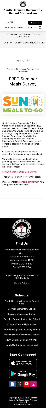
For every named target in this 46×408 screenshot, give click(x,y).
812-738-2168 (25, 263)
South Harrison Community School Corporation (23, 35)
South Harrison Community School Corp (22, 302)
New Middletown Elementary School (21, 334)
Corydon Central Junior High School (22, 319)
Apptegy (28, 404)
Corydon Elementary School (22, 309)
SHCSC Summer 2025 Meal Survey (19, 171)
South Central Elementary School (21, 339)
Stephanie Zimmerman (28, 182)
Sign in (35, 22)
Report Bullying (21, 283)
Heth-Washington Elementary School (22, 329)
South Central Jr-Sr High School (22, 345)
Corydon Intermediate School (21, 314)
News (10, 43)
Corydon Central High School (21, 324)
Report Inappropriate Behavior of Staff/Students (21, 276)
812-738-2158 (24, 267)
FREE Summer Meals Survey (31, 43)
